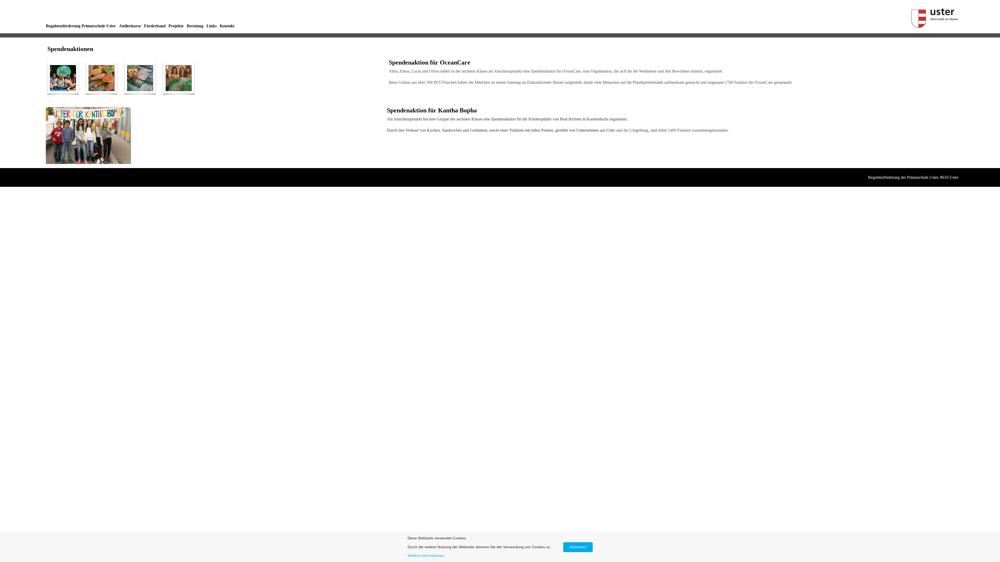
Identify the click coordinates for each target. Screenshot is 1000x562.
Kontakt (227, 26)
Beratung (195, 26)
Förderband (155, 26)
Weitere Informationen (426, 555)
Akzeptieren (578, 547)
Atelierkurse (130, 26)
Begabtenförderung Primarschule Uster (81, 26)
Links (212, 26)
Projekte (176, 26)
